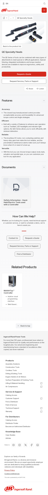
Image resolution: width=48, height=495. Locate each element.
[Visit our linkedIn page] (37, 445)
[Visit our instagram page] (19, 445)
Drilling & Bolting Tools (14, 374)
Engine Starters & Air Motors (16, 377)
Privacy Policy (9, 470)
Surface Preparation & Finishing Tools (19, 380)
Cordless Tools (11, 370)
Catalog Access (11, 395)
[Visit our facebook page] (31, 445)
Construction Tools (12, 367)
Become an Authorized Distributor (18, 426)
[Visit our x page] (25, 445)
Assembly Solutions (13, 364)
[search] (44, 3)
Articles (8, 438)
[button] (24, 100)
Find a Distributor (12, 402)
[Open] (44, 10)
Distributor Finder (12, 423)
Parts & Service (11, 405)
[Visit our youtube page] (13, 445)
